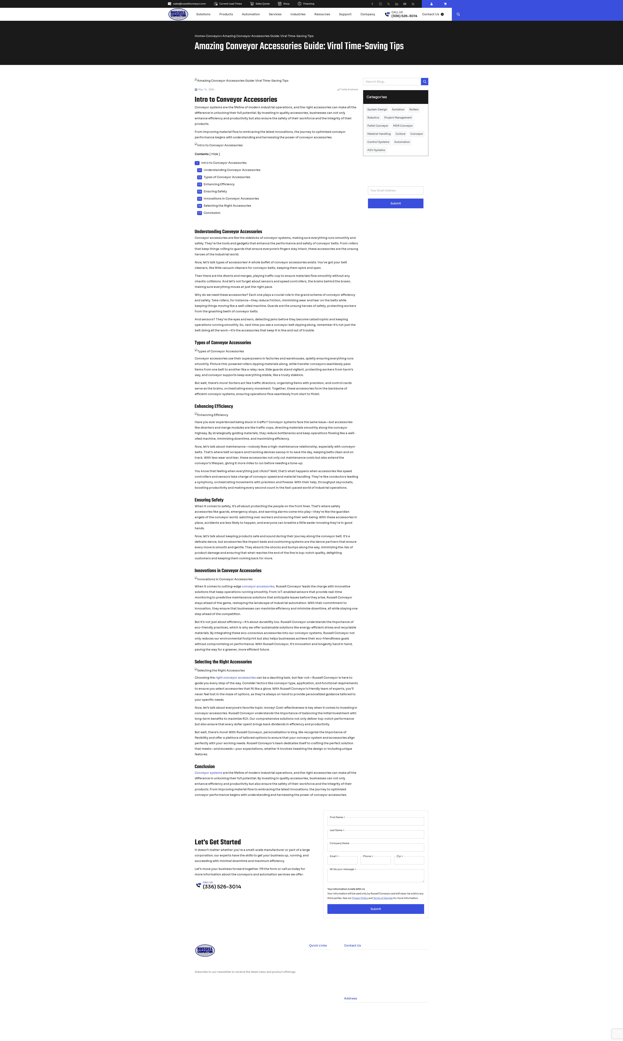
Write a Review (209, 1019)
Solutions (203, 14)
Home (199, 36)
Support (345, 14)
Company (367, 14)
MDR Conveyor (403, 125)
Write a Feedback (241, 1019)
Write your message (343, 869)
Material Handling (379, 134)
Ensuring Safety (215, 191)
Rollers (414, 109)
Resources (322, 14)
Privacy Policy (360, 898)
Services (275, 14)
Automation (251, 14)
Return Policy (318, 970)
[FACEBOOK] (372, 4)
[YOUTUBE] (405, 4)
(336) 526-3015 (360, 982)
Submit (396, 203)
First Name (337, 817)
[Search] (458, 14)
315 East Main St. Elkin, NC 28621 (370, 1009)
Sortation (398, 109)
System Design (377, 109)
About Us (315, 978)
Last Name (337, 830)
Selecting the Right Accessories (227, 205)
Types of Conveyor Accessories (227, 177)
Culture (400, 134)
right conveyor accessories (235, 677)
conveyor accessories (258, 586)
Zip (400, 856)
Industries (297, 14)
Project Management (398, 117)
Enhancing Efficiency (219, 184)
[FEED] (413, 4)
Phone (368, 856)
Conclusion (212, 213)
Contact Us (316, 985)
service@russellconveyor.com (369, 990)
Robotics (373, 117)
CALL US (397, 12)
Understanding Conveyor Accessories (232, 170)
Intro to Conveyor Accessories (224, 163)
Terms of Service (383, 898)
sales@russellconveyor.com (367, 965)
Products (226, 14)
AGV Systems (376, 150)
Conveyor (213, 36)
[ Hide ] (214, 154)
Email (334, 856)
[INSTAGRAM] (380, 4)
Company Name (339, 843)
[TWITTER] (389, 4)
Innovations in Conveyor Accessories (231, 198)
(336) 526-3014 (360, 956)
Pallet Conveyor (377, 125)
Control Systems (378, 142)
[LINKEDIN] (397, 4)
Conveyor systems (208, 773)
